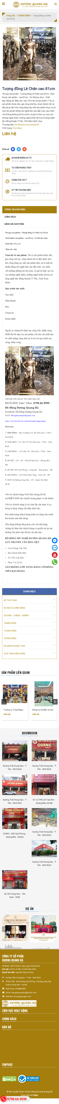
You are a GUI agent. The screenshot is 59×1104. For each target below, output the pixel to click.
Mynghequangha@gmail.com (23, 415)
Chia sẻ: (5, 149)
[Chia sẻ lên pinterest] (24, 149)
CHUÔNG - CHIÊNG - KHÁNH (16, 615)
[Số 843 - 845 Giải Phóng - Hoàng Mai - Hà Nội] (14, 818)
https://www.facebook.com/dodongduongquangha (25, 421)
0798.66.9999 (17, 1099)
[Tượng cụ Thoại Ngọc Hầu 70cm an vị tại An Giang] (15, 693)
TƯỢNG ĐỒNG (10, 631)
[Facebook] (55, 540)
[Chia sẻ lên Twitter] (19, 149)
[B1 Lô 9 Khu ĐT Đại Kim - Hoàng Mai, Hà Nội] (44, 784)
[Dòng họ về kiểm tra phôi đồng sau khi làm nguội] (44, 693)
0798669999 (20, 989)
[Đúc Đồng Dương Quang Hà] (30, 4)
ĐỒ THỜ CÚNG (10, 600)
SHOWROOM (29, 733)
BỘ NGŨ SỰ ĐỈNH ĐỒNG (14, 608)
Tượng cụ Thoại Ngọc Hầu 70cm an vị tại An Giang (13, 710)
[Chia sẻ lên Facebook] (13, 149)
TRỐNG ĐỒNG (10, 638)
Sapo (35, 1095)
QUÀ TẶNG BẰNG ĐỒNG (14, 653)
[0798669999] (55, 562)
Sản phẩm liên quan (15, 672)
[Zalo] (55, 548)
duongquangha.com (22, 996)
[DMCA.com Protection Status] (9, 1079)
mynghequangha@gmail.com (24, 992)
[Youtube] (55, 555)
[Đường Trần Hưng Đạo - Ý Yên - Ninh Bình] (14, 750)
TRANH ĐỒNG (10, 623)
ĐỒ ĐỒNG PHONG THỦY (14, 646)
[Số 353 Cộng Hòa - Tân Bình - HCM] (14, 879)
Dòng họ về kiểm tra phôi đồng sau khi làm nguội (43, 710)
